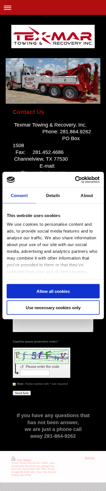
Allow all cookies (53, 291)
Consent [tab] (19, 195)
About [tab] (87, 195)
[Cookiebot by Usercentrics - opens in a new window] (75, 179)
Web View (90, 458)
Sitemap (27, 460)
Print (19, 460)
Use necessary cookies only (53, 307)
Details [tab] (53, 195)
